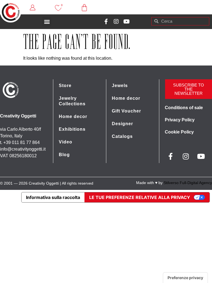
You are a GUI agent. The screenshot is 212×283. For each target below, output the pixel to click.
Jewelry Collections (72, 101)
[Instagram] (116, 21)
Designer (122, 123)
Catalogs (122, 136)
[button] (46, 21)
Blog (64, 154)
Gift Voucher (126, 111)
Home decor (73, 116)
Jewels (120, 85)
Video (65, 142)
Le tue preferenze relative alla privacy (139, 197)
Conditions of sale (184, 107)
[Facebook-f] (106, 21)
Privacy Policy (180, 119)
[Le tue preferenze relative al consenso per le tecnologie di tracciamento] (185, 277)
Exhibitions (72, 129)
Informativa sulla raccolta (53, 197)
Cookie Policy (179, 132)
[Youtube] (126, 21)
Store (65, 85)
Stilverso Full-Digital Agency (188, 182)
